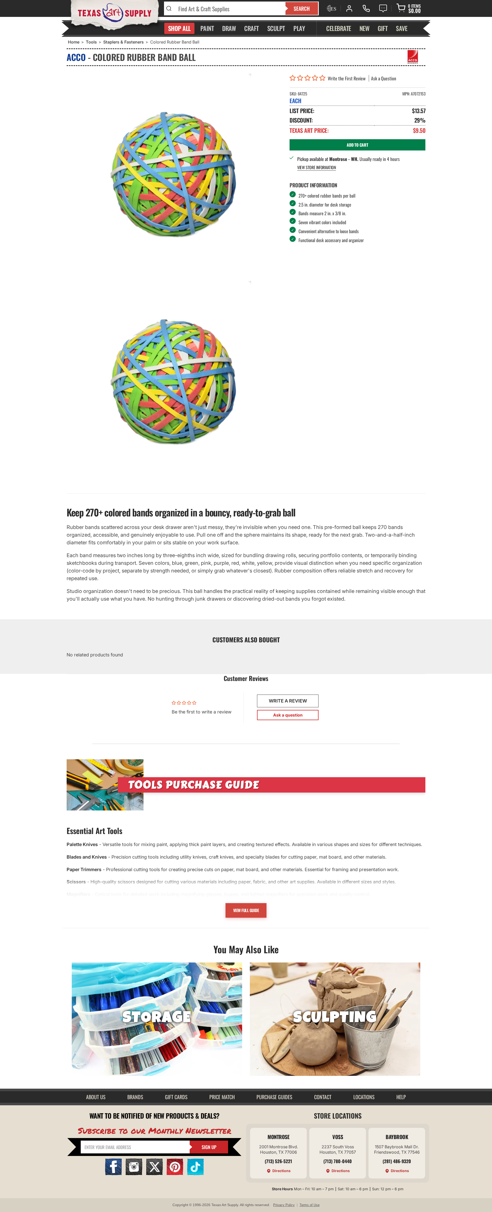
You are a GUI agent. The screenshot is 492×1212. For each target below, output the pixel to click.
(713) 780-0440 (337, 1161)
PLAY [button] (299, 28)
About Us (95, 1097)
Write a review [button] (288, 701)
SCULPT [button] (276, 28)
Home (73, 42)
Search (302, 8)
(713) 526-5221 (278, 1161)
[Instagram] (134, 1173)
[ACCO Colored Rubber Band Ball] (174, 383)
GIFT (382, 28)
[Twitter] (154, 1173)
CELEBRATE (338, 28)
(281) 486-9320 (397, 1161)
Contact (322, 1097)
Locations (363, 1097)
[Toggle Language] (331, 8)
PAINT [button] (207, 28)
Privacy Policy (284, 1205)
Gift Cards (176, 1097)
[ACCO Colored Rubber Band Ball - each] (174, 176)
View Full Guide (246, 910)
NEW (365, 28)
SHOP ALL (179, 28)
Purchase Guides (274, 1097)
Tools (91, 42)
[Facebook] (113, 1173)
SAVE (401, 28)
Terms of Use (310, 1205)
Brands (135, 1097)
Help (401, 1097)
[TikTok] (195, 1173)
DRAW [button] (229, 28)
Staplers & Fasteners (123, 42)
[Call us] (366, 8)
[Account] (349, 8)
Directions (281, 1170)
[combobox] (228, 8)
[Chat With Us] (383, 8)
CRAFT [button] (251, 28)
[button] (309, 78)
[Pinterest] (175, 1173)
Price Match (222, 1097)
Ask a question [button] (288, 715)
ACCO (76, 56)
